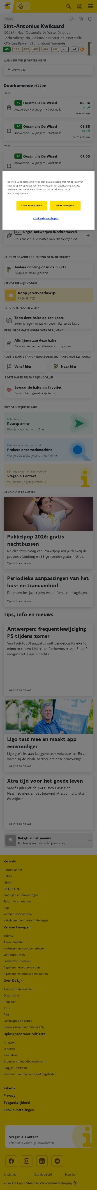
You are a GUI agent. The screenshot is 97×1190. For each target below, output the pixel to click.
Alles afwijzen (65, 205)
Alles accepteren (31, 205)
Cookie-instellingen (46, 218)
